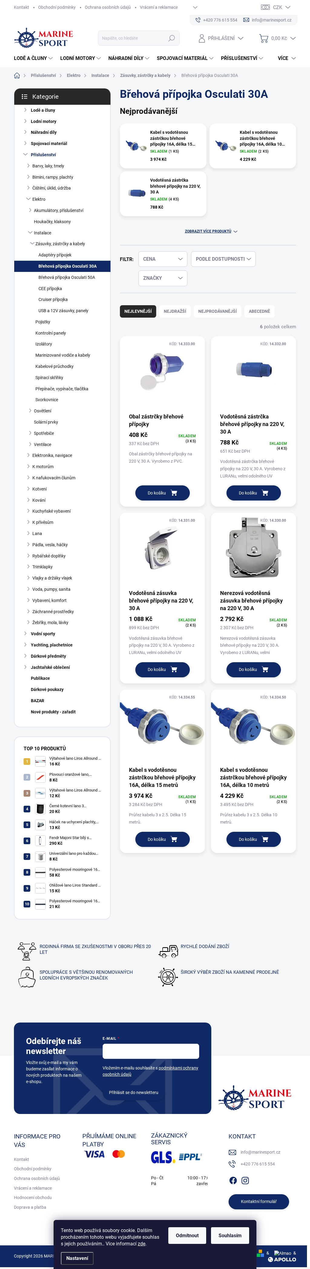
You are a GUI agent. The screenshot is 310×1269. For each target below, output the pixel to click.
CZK (277, 7)
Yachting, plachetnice (52, 645)
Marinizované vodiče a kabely (62, 355)
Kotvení (39, 489)
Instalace (42, 232)
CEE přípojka (50, 288)
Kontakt (21, 7)
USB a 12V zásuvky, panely (63, 310)
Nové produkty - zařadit (53, 711)
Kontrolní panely (50, 333)
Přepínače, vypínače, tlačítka (61, 388)
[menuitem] (34, 58)
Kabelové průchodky (54, 366)
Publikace (40, 678)
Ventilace (42, 444)
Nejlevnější (138, 311)
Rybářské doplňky (49, 556)
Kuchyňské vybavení (51, 511)
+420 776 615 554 (258, 1164)
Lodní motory (43, 121)
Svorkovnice (46, 399)
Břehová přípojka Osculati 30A (67, 266)
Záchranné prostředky (53, 611)
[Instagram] (245, 1179)
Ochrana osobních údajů (108, 7)
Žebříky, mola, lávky (50, 622)
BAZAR (37, 700)
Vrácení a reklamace (159, 7)
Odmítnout (187, 1235)
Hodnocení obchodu (33, 1197)
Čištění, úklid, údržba (51, 188)
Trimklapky (42, 566)
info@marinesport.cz (260, 1152)
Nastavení (77, 1258)
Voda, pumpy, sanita (51, 589)
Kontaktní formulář (259, 1201)
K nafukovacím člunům (53, 477)
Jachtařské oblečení (50, 667)
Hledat (171, 38)
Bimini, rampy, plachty (52, 177)
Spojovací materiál (49, 143)
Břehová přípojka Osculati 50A (66, 277)
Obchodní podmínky (57, 7)
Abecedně (259, 311)
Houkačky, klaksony (52, 221)
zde (141, 1244)
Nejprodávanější (217, 311)
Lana (37, 533)
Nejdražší (175, 311)
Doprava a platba (30, 1207)
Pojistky (42, 321)
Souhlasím (230, 1235)
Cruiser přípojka (53, 299)
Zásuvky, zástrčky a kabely (60, 243)
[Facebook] (233, 1179)
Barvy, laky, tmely (48, 166)
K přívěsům (42, 522)
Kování (38, 500)
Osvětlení (42, 410)
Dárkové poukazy (47, 689)
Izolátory (43, 344)
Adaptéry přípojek (54, 255)
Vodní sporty (43, 633)
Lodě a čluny (43, 110)
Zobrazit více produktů (208, 231)
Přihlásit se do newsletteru (133, 1092)
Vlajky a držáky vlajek (52, 578)
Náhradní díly (44, 132)
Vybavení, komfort (49, 600)
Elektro (38, 199)
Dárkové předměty (48, 656)
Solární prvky (46, 422)
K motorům (43, 466)
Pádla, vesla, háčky (50, 544)
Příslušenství (43, 154)
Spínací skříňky (49, 377)
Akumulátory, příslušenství (58, 210)
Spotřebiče (44, 433)
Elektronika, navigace (52, 455)
